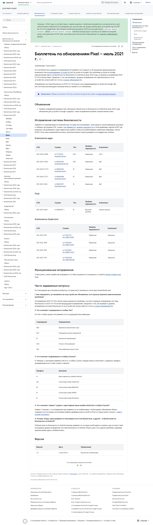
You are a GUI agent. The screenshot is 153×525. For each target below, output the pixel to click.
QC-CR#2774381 (68, 237)
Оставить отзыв (109, 520)
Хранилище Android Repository (40, 492)
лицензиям (73, 474)
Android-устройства (93, 13)
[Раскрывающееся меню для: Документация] (31, 2)
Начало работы (23, 13)
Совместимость (74, 13)
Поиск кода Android (44, 2)
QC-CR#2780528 (68, 260)
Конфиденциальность (94, 520)
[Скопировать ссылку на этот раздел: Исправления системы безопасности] (83, 120)
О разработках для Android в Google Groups (86, 509)
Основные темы (57, 13)
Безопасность (40, 13)
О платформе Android (38, 520)
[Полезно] (119, 46)
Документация (23, 2)
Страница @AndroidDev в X (80, 495)
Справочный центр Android (121, 492)
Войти (148, 2)
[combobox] (111, 2)
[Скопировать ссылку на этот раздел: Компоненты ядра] (55, 138)
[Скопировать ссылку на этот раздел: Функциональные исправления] (75, 270)
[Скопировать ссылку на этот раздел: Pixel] (41, 194)
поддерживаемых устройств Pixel (60, 72)
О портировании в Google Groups (82, 512)
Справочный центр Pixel (120, 495)
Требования (34, 495)
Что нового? (7, 13)
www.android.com (118, 499)
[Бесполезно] (122, 46)
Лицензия (81, 520)
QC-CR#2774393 (68, 245)
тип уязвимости (69, 127)
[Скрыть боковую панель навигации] (25, 521)
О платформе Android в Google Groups (84, 505)
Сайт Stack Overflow (119, 505)
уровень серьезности (84, 127)
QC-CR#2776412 (68, 252)
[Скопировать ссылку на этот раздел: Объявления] (52, 104)
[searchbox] (14, 20)
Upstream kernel (60, 156)
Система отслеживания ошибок (123, 509)
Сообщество (52, 520)
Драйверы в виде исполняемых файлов (43, 509)
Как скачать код (36, 499)
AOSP (36, 46)
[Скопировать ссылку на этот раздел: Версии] (46, 439)
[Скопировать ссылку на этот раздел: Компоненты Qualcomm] (60, 219)
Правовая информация (67, 520)
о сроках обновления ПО (72, 80)
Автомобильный (113, 13)
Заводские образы (36, 505)
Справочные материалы (134, 13)
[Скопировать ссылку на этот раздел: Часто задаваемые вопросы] (72, 286)
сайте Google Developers (107, 94)
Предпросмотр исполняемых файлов (43, 502)
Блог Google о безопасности (81, 502)
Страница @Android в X (79, 492)
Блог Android (75, 499)
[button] (12, 33)
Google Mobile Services (120, 502)
